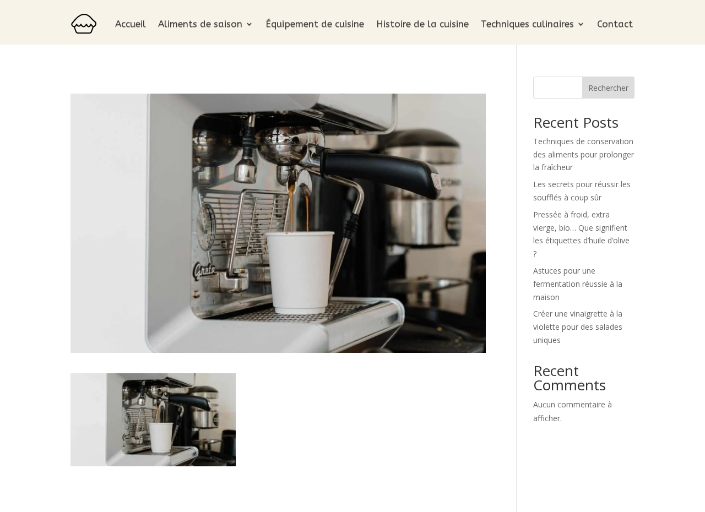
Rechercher (608, 88)
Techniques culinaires (527, 23)
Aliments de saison (200, 23)
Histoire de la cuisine (422, 23)
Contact (615, 23)
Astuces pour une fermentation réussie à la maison (577, 283)
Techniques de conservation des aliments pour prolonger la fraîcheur (583, 154)
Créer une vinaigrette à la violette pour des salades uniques (577, 326)
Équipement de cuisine (314, 23)
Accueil (130, 23)
